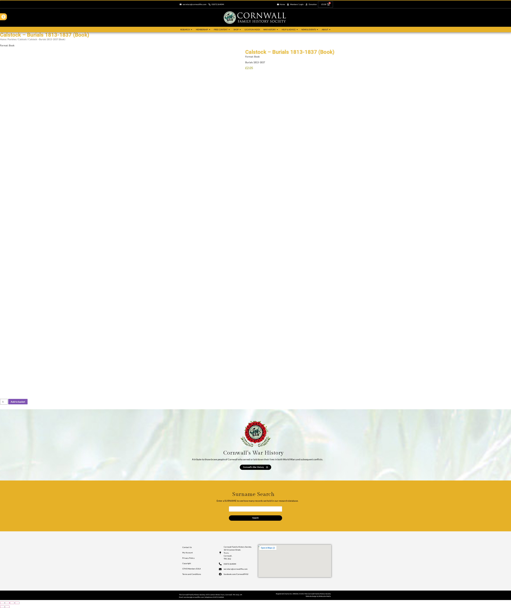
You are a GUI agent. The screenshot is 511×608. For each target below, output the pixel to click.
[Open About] (330, 29)
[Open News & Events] (317, 29)
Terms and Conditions (191, 574)
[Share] (12, 603)
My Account (187, 552)
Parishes (12, 39)
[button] (3, 16)
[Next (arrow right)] (7, 607)
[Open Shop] (240, 29)
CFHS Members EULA (191, 569)
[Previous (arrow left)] (2, 607)
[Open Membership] (210, 29)
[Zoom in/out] (2, 603)
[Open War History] (277, 29)
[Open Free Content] (229, 29)
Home (3, 39)
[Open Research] (191, 29)
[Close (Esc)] (17, 603)
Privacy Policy (188, 558)
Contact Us (187, 547)
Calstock (22, 39)
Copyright (186, 563)
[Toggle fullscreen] (7, 603)
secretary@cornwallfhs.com (194, 597)
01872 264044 (218, 597)
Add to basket (18, 401)
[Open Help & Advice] (297, 29)
